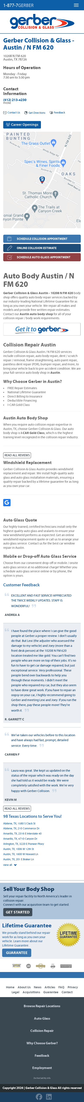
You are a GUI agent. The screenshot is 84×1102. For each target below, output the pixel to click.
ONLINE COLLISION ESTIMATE (36, 248)
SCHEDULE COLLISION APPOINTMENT (42, 239)
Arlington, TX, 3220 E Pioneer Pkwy (23, 844)
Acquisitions (31, 992)
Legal (15, 992)
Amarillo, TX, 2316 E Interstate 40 (22, 833)
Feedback (59, 112)
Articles (50, 987)
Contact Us (14, 112)
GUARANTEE (17, 953)
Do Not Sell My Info (42, 1078)
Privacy (73, 987)
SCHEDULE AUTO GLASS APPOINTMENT (43, 257)
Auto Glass (42, 1018)
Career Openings (24, 124)
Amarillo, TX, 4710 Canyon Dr (20, 838)
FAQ (61, 987)
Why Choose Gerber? (42, 1043)
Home (10, 987)
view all (8, 865)
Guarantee (50, 992)
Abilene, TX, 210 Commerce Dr (21, 828)
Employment (42, 1068)
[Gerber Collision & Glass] (42, 21)
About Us (24, 987)
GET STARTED (18, 912)
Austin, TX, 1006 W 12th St (18, 849)
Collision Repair (42, 1031)
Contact (67, 992)
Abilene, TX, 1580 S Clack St (19, 823)
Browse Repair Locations (42, 1006)
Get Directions (37, 113)
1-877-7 (18, 5)
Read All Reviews (17, 455)
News (37, 987)
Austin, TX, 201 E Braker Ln (18, 859)
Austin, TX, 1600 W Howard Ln (20, 854)
